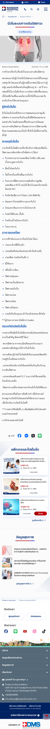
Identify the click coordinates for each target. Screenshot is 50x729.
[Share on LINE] (40, 436)
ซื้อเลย (40, 513)
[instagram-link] (34, 631)
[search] (31, 9)
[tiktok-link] (44, 631)
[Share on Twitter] (33, 436)
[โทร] (25, 9)
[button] (25, 9)
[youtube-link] (25, 631)
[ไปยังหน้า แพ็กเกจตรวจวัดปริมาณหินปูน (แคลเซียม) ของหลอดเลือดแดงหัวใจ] (11, 486)
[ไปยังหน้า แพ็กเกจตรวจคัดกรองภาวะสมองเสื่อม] (11, 507)
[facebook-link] (6, 631)
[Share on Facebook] (19, 436)
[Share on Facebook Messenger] (26, 436)
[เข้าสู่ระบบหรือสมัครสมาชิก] (38, 9)
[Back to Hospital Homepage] (3, 16)
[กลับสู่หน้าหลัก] (10, 9)
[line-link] (15, 631)
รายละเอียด (34, 472)
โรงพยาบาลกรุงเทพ (9, 600)
